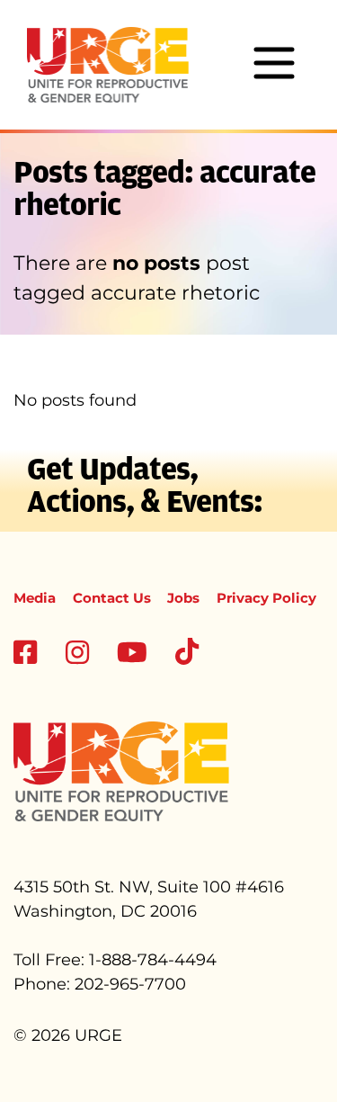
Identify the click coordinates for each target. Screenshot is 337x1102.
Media (34, 597)
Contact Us (112, 597)
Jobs (183, 597)
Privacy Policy (266, 597)
